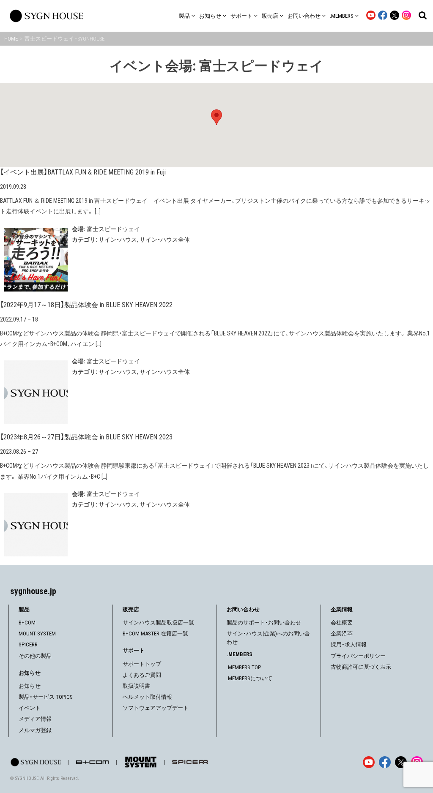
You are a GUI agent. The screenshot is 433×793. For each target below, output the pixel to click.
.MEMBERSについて (249, 678)
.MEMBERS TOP (244, 667)
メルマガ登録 (35, 730)
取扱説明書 (136, 686)
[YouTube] (369, 762)
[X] (401, 762)
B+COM (27, 622)
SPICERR (28, 644)
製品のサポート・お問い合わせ (264, 622)
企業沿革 (342, 633)
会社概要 (342, 622)
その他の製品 (35, 656)
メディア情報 (35, 719)
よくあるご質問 (142, 675)
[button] (216, 117)
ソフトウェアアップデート (156, 708)
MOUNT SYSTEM (37, 633)
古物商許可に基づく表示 (361, 667)
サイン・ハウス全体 (165, 239)
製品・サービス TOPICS (46, 697)
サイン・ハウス (118, 239)
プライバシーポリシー (358, 656)
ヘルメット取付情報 (147, 697)
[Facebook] (385, 762)
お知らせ (30, 686)
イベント (30, 708)
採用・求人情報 (349, 644)
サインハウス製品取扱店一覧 (158, 622)
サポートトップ (142, 664)
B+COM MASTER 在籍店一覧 (155, 633)
